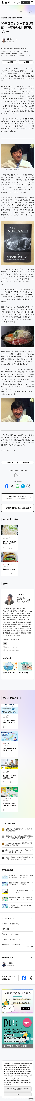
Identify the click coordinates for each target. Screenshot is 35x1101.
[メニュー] (32, 2)
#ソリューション (5, 56)
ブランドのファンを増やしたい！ (10, 934)
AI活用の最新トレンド (8, 929)
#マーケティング (5, 48)
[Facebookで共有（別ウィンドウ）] (7, 486)
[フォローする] (16, 39)
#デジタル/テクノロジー (7, 51)
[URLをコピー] (28, 486)
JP (12, 2)
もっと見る (29, 946)
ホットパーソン (7, 957)
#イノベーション (15, 53)
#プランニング (23, 53)
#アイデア (21, 56)
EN (14, 2)
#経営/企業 (17, 48)
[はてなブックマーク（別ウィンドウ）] (23, 486)
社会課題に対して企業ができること (12, 944)
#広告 (11, 48)
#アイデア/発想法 (5, 53)
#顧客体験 (23, 48)
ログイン (25, 2)
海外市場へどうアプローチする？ (11, 939)
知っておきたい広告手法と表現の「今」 (12, 924)
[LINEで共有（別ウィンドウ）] (17, 486)
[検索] (18, 2)
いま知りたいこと (8, 918)
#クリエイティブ (18, 51)
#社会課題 (25, 51)
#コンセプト (28, 56)
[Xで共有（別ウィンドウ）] (12, 486)
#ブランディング (14, 56)
